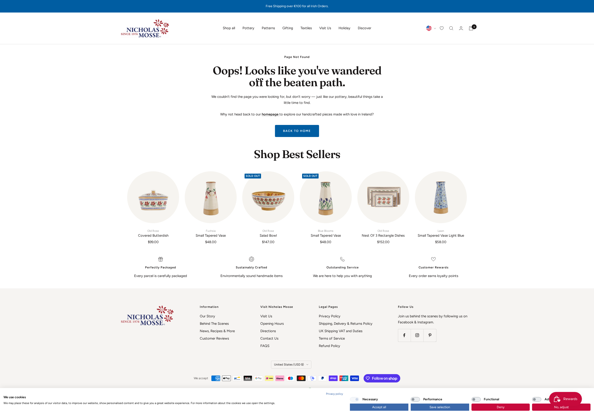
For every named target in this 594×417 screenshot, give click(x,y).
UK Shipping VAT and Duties (340, 331)
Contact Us (269, 338)
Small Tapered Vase (211, 233)
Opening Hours (272, 324)
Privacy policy (334, 393)
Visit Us (325, 28)
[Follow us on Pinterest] (429, 335)
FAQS (264, 346)
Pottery (248, 28)
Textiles (306, 28)
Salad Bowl (268, 233)
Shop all (229, 28)
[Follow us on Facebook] (404, 335)
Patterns (268, 28)
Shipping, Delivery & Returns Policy (345, 324)
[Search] (451, 28)
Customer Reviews (214, 338)
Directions (268, 331)
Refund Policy (329, 346)
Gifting (287, 28)
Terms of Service (332, 338)
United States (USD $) (289, 364)
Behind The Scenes (214, 324)
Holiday (344, 28)
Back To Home (297, 131)
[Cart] (471, 28)
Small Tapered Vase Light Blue (441, 233)
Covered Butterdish (153, 233)
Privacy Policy (329, 316)
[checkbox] (354, 399)
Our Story (207, 316)
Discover (364, 28)
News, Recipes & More (217, 331)
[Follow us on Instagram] (417, 335)
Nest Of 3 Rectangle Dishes (383, 233)
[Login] (461, 28)
